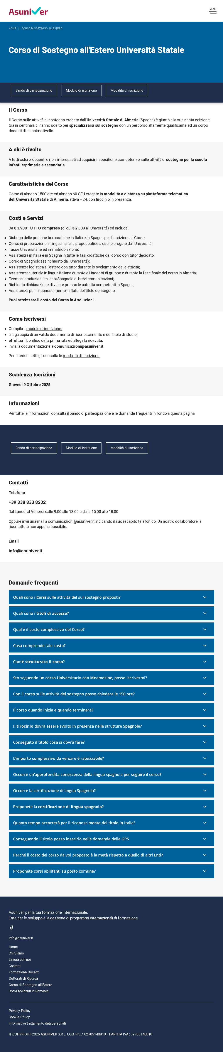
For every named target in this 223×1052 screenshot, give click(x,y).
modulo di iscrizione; (44, 328)
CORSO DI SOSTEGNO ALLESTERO (42, 28)
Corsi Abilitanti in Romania (28, 991)
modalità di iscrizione (81, 355)
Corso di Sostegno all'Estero (30, 985)
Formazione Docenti (24, 972)
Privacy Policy (19, 1011)
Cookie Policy (19, 1017)
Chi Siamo (16, 953)
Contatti (14, 966)
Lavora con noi (20, 960)
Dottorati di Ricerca (23, 978)
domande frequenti (135, 413)
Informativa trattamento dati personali (37, 1023)
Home (12, 28)
